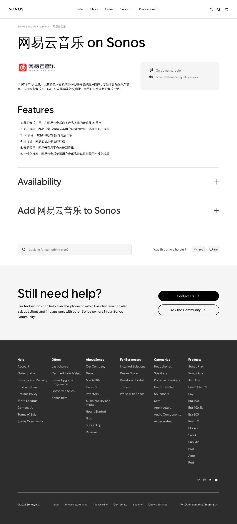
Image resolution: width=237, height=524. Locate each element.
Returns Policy (27, 394)
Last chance (60, 366)
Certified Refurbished (66, 373)
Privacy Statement (76, 504)
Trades (125, 387)
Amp (191, 456)
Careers (91, 387)
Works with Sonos (132, 394)
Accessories (162, 421)
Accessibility (100, 504)
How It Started (96, 411)
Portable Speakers (167, 380)
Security (138, 504)
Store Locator (27, 401)
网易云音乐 (59, 26)
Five (191, 449)
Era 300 (193, 414)
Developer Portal (132, 380)
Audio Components (167, 414)
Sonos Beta (60, 398)
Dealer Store (129, 373)
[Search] (218, 9)
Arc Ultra (194, 380)
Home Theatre (164, 387)
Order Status (27, 373)
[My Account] (211, 9)
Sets (157, 401)
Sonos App (93, 425)
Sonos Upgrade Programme (62, 382)
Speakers (160, 373)
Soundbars (161, 394)
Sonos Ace (195, 373)
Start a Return (27, 387)
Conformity (120, 504)
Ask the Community (186, 310)
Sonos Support (27, 26)
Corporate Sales (63, 391)
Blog (89, 418)
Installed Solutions (132, 366)
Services (44, 26)
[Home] (16, 9)
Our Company (95, 366)
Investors (92, 394)
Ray (190, 394)
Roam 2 (193, 421)
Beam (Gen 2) (197, 387)
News (90, 373)
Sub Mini (194, 442)
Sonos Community (30, 421)
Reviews (91, 432)
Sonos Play (195, 366)
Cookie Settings (157, 504)
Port (191, 462)
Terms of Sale (27, 414)
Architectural (163, 408)
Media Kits (93, 380)
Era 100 (193, 401)
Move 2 (193, 428)
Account (23, 366)
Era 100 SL (195, 408)
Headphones (163, 366)
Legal (56, 504)
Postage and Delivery (32, 380)
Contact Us (185, 296)
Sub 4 (192, 435)
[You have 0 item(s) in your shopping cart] (226, 9)
